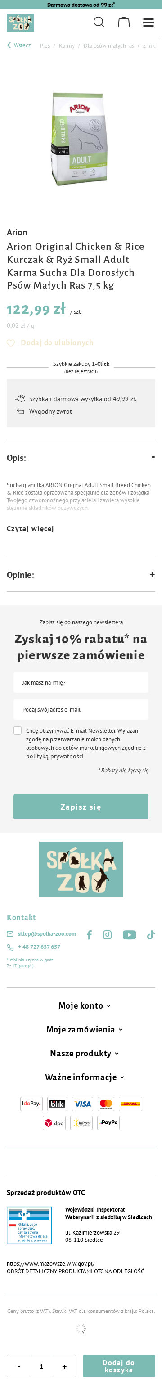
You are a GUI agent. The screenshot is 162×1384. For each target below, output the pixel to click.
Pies (45, 46)
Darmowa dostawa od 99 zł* (81, 5)
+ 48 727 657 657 (39, 947)
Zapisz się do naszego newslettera (81, 622)
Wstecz (22, 45)
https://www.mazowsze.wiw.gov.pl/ (51, 1263)
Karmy (67, 46)
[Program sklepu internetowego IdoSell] (81, 1328)
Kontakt (21, 918)
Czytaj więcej (30, 528)
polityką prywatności (55, 756)
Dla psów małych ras (109, 46)
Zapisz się (81, 807)
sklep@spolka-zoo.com (47, 934)
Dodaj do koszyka (119, 1366)
